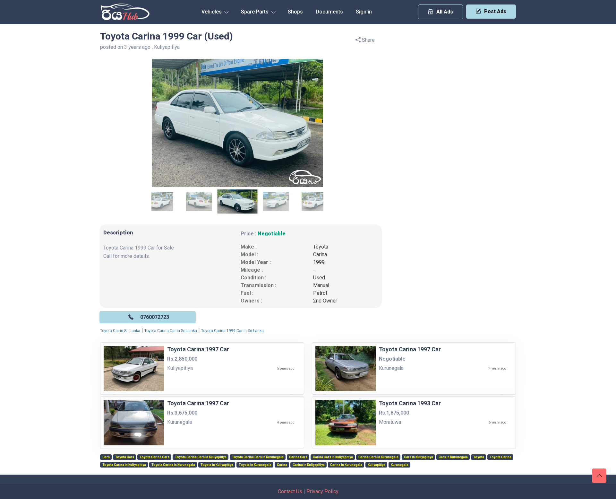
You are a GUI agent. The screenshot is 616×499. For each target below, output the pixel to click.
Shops (295, 12)
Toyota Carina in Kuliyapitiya (124, 465)
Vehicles (212, 12)
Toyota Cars (124, 457)
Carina (320, 254)
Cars (106, 457)
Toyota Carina (500, 457)
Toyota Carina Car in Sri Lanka (170, 330)
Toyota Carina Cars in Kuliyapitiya (201, 457)
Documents (329, 12)
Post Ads (495, 11)
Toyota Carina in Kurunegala (173, 465)
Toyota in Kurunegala (255, 465)
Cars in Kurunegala (453, 457)
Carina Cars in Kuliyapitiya (333, 457)
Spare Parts (255, 12)
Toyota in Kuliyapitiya (217, 465)
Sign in (364, 12)
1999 (319, 262)
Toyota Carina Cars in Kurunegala (258, 457)
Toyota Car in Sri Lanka (120, 330)
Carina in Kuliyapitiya (309, 465)
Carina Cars (298, 457)
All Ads (444, 12)
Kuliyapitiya (376, 465)
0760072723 (154, 317)
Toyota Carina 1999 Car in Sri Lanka (232, 330)
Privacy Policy (322, 491)
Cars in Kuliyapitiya (418, 457)
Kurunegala (399, 465)
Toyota (320, 247)
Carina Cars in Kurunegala (378, 457)
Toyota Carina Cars (154, 457)
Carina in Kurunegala (346, 465)
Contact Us (290, 491)
